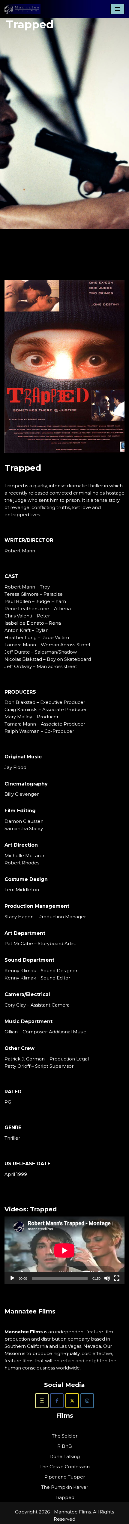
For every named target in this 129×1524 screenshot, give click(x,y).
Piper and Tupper (64, 1477)
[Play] (12, 1278)
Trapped (64, 1497)
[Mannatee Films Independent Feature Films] (22, 9)
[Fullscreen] (117, 1278)
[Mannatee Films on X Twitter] (72, 1400)
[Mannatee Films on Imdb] (42, 1400)
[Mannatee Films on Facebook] (57, 1400)
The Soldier (64, 1436)
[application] (64, 1250)
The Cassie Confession (65, 1466)
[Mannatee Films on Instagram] (87, 1400)
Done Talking (65, 1456)
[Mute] (107, 1278)
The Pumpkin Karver (64, 1487)
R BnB (64, 1446)
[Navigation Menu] (117, 9)
